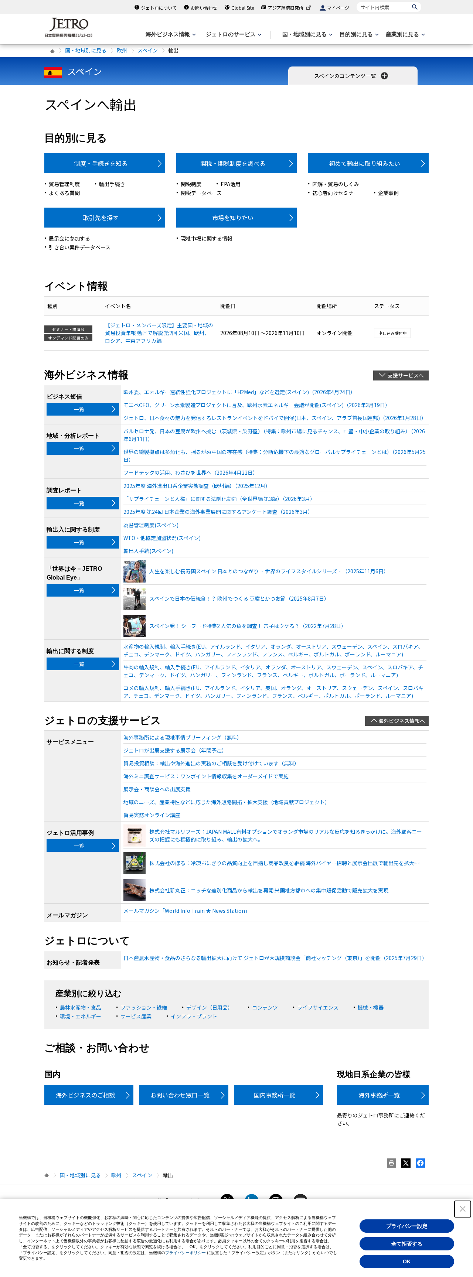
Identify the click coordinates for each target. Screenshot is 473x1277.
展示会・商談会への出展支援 (157, 789)
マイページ (338, 7)
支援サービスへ (406, 375)
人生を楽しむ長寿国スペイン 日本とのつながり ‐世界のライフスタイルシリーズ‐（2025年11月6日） (269, 571)
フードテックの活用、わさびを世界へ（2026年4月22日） (190, 472)
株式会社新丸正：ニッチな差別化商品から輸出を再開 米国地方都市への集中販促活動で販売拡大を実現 (268, 890)
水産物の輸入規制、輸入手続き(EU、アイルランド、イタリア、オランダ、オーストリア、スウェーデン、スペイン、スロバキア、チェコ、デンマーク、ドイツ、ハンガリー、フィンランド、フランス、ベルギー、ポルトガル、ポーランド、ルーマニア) (273, 650)
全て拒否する (406, 1244)
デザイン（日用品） (209, 1007)
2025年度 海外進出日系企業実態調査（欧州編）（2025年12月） (196, 485)
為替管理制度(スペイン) (150, 525)
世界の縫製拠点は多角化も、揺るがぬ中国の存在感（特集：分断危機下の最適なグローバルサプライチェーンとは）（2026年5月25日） (274, 455)
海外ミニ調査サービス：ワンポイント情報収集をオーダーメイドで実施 (206, 776)
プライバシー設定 (407, 1226)
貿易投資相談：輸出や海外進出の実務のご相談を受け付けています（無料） (211, 763)
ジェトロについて (159, 7)
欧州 (122, 50)
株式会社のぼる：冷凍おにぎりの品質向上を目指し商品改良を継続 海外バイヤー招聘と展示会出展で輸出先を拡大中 (284, 863)
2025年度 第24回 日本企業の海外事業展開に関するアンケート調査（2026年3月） (218, 511)
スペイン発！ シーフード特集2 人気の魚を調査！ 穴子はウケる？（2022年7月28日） (247, 625)
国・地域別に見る (85, 50)
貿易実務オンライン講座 (151, 815)
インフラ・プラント (194, 1016)
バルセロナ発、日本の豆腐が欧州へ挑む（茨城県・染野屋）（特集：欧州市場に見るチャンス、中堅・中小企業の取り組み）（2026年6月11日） (274, 435)
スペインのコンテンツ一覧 (345, 75)
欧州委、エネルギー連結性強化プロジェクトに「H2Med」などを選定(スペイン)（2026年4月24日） (239, 392)
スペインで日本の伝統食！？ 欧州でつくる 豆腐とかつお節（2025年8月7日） (239, 598)
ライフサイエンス (317, 1007)
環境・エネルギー (80, 1016)
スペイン (147, 50)
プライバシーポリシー (185, 1252)
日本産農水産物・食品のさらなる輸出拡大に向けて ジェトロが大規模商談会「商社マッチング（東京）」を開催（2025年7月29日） (274, 958)
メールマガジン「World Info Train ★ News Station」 (186, 910)
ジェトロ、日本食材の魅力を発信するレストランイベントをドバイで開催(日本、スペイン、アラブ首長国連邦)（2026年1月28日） (274, 417)
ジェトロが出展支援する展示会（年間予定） (175, 750)
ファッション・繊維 (143, 1007)
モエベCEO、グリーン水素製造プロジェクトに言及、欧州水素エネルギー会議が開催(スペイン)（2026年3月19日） (256, 405)
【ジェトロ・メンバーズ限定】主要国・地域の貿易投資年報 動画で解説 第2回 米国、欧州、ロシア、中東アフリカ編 (159, 332)
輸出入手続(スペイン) (148, 550)
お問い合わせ (204, 7)
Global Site (242, 7)
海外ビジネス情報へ (401, 720)
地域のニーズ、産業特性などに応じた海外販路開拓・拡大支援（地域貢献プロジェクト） (226, 802)
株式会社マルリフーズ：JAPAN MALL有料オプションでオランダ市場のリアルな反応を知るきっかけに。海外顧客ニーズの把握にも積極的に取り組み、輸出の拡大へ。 (285, 835)
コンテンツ (265, 1007)
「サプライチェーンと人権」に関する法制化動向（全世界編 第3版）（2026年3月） (219, 498)
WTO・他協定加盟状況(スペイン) (162, 538)
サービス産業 (136, 1016)
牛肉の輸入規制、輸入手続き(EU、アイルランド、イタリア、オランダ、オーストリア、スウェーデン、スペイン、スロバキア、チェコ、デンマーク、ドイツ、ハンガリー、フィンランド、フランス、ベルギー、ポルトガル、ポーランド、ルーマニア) (273, 671)
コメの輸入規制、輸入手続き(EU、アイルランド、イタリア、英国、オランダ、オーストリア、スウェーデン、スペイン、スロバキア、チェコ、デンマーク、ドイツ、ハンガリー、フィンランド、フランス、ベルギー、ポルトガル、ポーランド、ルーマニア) (273, 691)
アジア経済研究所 (285, 7)
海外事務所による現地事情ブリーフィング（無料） (182, 737)
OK (407, 1261)
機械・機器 (371, 1007)
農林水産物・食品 (80, 1007)
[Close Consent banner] (463, 1209)
